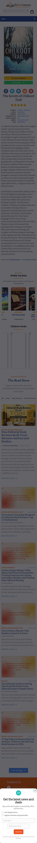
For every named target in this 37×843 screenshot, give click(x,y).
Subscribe (18, 832)
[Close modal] (35, 790)
